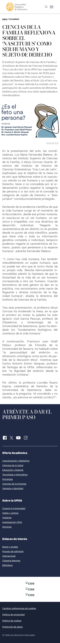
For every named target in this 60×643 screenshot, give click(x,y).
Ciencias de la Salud (12, 466)
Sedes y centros (10, 513)
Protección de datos (12, 627)
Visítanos (7, 518)
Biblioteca (7, 565)
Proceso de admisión (13, 552)
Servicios (7, 527)
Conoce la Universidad (13, 509)
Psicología (7, 479)
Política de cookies (11, 621)
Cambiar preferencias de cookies (19, 609)
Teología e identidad (12, 489)
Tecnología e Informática (15, 475)
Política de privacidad (13, 615)
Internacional (9, 556)
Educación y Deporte (12, 470)
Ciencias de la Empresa (14, 484)
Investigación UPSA (12, 522)
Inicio (4, 19)
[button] (46, 7)
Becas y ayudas (10, 547)
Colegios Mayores (11, 561)
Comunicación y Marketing (15, 461)
